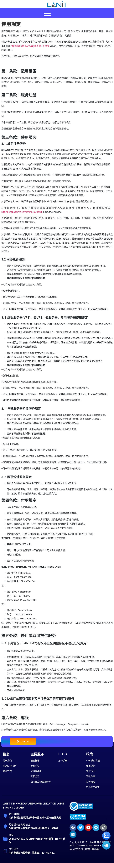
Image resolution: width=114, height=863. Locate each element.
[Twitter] (80, 827)
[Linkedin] (73, 834)
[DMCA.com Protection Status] (78, 819)
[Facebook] (73, 827)
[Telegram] (95, 827)
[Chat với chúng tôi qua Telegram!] (106, 849)
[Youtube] (88, 827)
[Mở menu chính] (47, 13)
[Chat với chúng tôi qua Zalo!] (106, 839)
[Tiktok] (103, 827)
